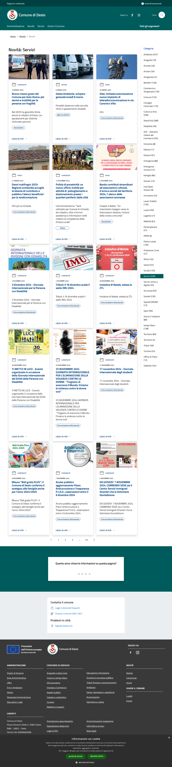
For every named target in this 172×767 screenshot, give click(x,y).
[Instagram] (138, 15)
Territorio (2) (149, 339)
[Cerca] (162, 15)
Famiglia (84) (149, 175)
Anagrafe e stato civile (57, 673)
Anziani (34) (149, 71)
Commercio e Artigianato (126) (151, 90)
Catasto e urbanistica (56, 697)
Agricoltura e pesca (95, 702)
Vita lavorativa (53, 682)
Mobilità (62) (149, 221)
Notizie (64, 84)
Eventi (129, 701)
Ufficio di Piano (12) (150, 358)
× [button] (169, 738)
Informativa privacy (95, 726)
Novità (22, 36)
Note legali (91, 730)
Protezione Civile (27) (151, 252)
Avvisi (107, 84)
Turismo (50, 702)
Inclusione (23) (150, 195)
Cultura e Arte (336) (150, 113)
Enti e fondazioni (14, 687)
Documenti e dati (15, 702)
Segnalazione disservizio (58, 726)
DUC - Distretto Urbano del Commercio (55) (151, 135)
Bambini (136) (150, 82)
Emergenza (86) (151, 160)
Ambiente (91, 687)
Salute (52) (149, 264)
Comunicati (21, 84)
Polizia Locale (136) (150, 243)
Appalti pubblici (54, 692)
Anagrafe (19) (150, 60)
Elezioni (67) (149, 155)
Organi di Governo (15, 673)
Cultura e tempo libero (57, 678)
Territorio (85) (150, 334)
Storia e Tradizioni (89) (152, 318)
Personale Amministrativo (19, 697)
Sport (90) (148, 310)
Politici (10, 692)
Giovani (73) (149, 181)
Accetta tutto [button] (75, 756)
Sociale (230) (149, 296)
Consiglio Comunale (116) (151, 104)
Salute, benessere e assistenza (100, 692)
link (111, 751)
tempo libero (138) (149, 327)
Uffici (9, 682)
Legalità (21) (149, 215)
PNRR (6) (148, 235)
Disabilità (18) (150, 126)
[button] (86, 762)
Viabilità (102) (150, 365)
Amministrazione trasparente (100, 721)
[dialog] (86, 751)
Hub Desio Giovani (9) (148, 188)
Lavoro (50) (149, 210)
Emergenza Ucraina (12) (149, 168)
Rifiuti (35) (148, 259)
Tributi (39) (149, 345)
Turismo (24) (149, 351)
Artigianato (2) (150, 77)
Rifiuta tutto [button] (96, 756)
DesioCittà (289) (151, 120)
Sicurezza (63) (150, 290)
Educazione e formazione (98, 673)
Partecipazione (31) (150, 228)
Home (13, 36)
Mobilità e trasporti (55, 707)
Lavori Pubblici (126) (150, 203)
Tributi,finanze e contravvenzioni (102, 682)
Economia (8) (149, 144)
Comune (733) (150, 97)
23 (86, 539)
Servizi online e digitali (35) (151, 283)
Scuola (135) (149, 270)
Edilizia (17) (149, 149)
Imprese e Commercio (56, 687)
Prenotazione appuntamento (60, 721)
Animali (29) (149, 65)
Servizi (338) (149, 276)
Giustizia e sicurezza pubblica (100, 677)
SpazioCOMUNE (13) (151, 303)
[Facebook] (131, 15)
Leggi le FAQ (52, 730)
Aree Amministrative (16, 678)
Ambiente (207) (151, 54)
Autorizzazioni (93, 697)
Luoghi (129, 696)
